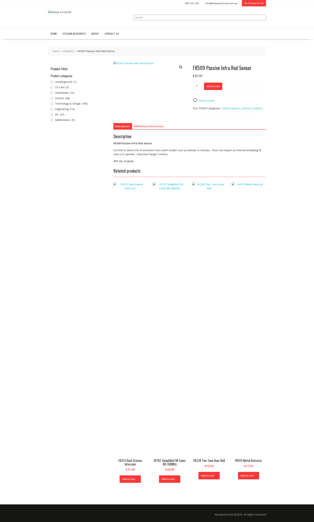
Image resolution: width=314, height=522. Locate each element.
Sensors (246, 108)
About (95, 33)
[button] (181, 67)
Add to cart (213, 86)
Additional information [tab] (148, 126)
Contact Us (112, 33)
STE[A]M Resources (74, 33)
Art (59, 114)
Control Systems (231, 108)
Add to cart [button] (128, 479)
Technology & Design (71, 103)
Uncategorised (66, 81)
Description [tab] (122, 126)
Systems (258, 108)
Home (54, 33)
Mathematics (65, 120)
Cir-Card (62, 87)
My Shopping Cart (254, 3)
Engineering (65, 109)
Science (62, 98)
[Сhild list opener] (77, 93)
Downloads (64, 92)
